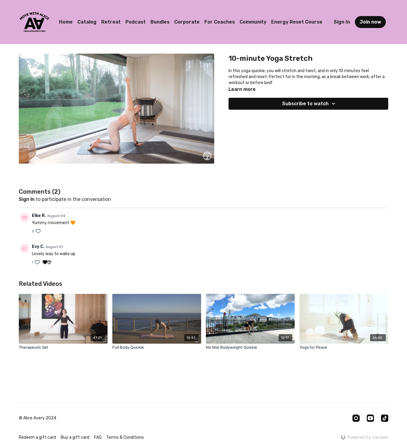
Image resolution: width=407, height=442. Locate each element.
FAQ (98, 437)
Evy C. (38, 246)
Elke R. (39, 215)
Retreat (111, 22)
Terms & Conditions (125, 437)
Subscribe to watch (305, 103)
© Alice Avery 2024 (37, 418)
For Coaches (219, 22)
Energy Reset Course (296, 22)
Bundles (160, 22)
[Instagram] (356, 418)
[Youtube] (370, 418)
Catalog (87, 22)
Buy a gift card (75, 437)
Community (253, 22)
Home (66, 22)
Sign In (342, 22)
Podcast (135, 22)
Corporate (187, 22)
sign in (27, 199)
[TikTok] (384, 418)
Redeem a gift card (37, 437)
